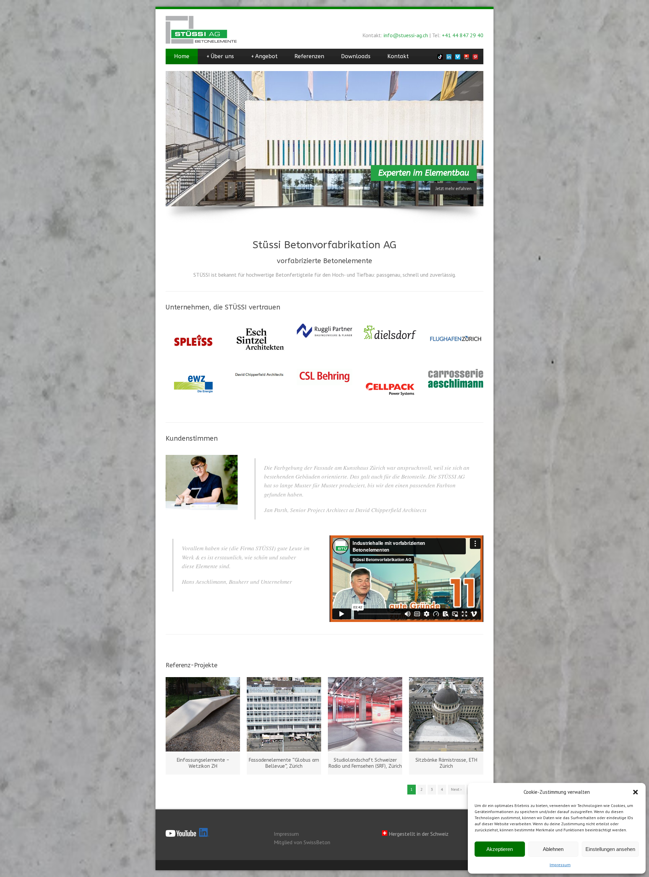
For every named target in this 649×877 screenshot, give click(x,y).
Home (181, 56)
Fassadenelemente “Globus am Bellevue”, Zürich (284, 763)
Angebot (264, 56)
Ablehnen (553, 849)
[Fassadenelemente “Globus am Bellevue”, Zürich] (284, 714)
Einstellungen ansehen (610, 849)
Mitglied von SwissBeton (302, 842)
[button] (635, 792)
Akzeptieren (499, 849)
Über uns (220, 56)
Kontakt (398, 56)
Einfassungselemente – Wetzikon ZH (203, 763)
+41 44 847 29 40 (462, 35)
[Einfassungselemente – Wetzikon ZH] (203, 714)
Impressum (560, 864)
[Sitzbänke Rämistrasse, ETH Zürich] (446, 714)
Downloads (355, 56)
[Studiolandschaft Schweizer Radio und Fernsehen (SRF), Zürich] (365, 714)
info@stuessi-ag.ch (406, 35)
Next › (456, 789)
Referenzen (309, 56)
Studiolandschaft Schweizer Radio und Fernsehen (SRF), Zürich (365, 763)
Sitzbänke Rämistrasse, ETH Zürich (446, 763)
